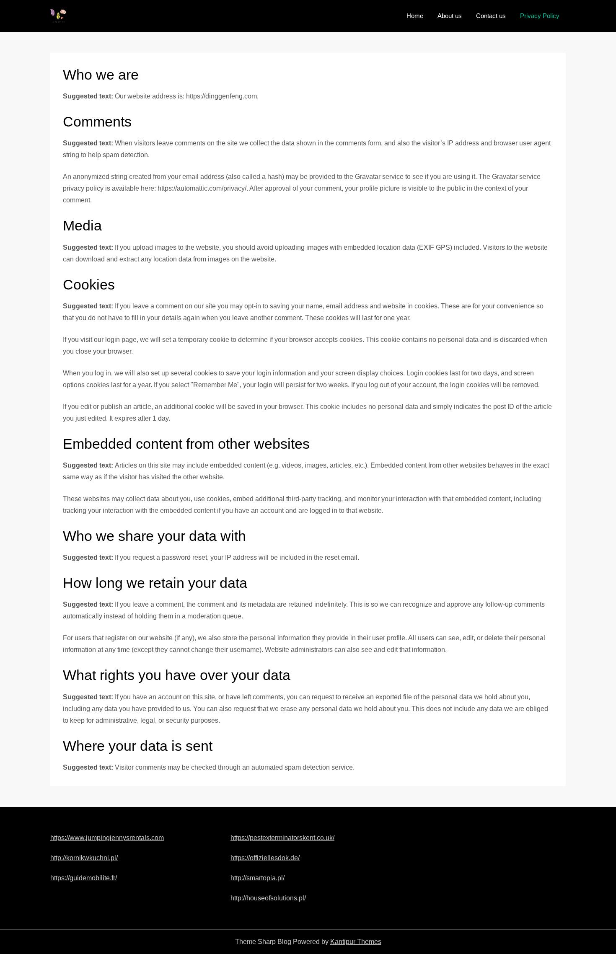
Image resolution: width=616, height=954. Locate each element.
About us (449, 15)
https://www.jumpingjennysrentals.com (107, 837)
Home (414, 15)
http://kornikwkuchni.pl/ (84, 857)
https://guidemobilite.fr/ (83, 878)
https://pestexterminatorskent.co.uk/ (282, 837)
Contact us (491, 15)
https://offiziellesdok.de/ (265, 857)
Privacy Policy (539, 15)
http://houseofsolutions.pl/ (268, 898)
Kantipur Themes (355, 941)
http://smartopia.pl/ (257, 878)
